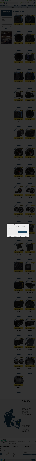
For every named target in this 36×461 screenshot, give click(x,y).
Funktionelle (21, 236)
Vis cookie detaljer (18, 233)
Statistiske (26, 236)
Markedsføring (15, 236)
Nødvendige (10, 236)
